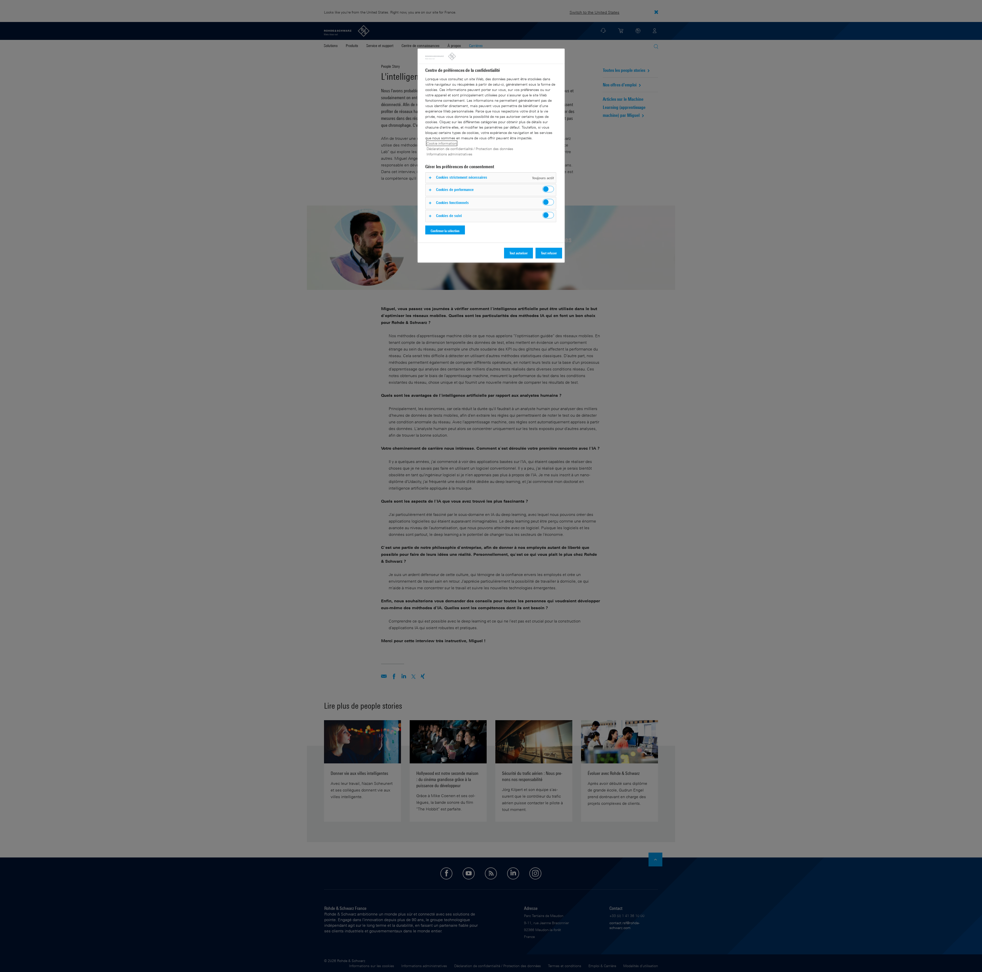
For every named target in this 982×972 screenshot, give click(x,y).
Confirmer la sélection (445, 231)
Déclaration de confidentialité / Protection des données (470, 148)
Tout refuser (549, 253)
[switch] (548, 189)
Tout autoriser (518, 253)
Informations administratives (449, 154)
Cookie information (442, 143)
